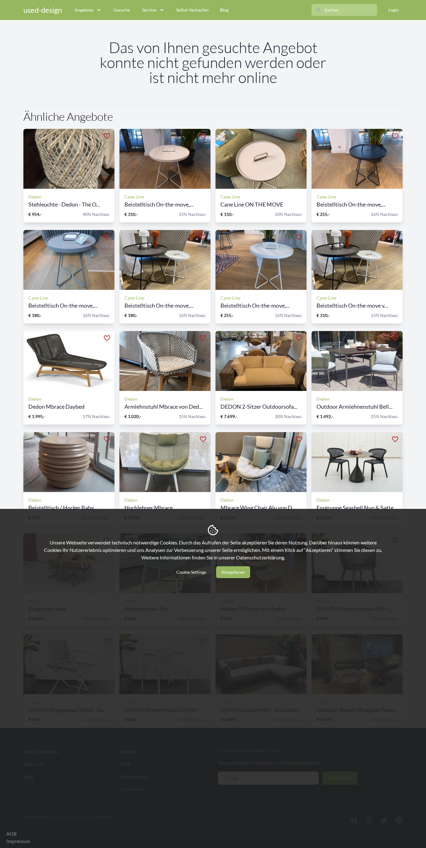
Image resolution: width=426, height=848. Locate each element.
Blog (224, 9)
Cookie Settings (191, 572)
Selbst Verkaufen (192, 9)
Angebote (84, 9)
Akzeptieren (233, 572)
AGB (11, 833)
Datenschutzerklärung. (260, 557)
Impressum (18, 841)
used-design (42, 9)
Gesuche (121, 9)
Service (149, 9)
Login (393, 9)
